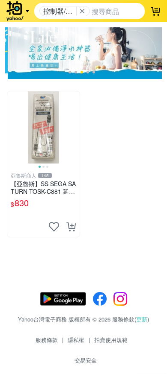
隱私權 (76, 340)
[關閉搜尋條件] (82, 11)
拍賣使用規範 (111, 340)
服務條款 (47, 340)
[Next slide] (74, 127)
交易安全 (86, 360)
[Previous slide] (12, 127)
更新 (141, 319)
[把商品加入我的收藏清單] (54, 227)
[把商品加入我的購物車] (71, 227)
